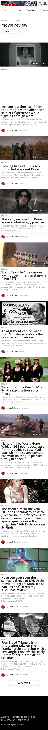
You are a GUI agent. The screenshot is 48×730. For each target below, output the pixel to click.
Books (6, 10)
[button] (40, 3)
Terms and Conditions (24, 717)
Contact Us (23, 720)
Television (31, 10)
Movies (17, 10)
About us (6, 717)
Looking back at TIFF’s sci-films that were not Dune (20, 167)
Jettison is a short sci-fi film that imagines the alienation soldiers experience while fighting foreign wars (23, 111)
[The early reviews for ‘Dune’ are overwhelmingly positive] (24, 201)
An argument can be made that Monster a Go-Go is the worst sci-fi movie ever (22, 334)
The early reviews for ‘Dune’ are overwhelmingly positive (22, 220)
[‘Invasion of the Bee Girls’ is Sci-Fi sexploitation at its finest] (24, 369)
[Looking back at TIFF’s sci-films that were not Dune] (24, 148)
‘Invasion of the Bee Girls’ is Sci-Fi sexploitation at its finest (21, 390)
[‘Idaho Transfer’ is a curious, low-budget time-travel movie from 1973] (24, 254)
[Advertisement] (24, 88)
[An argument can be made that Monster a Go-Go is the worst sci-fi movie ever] (24, 313)
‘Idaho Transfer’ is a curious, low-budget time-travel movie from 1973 (23, 275)
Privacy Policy (8, 720)
